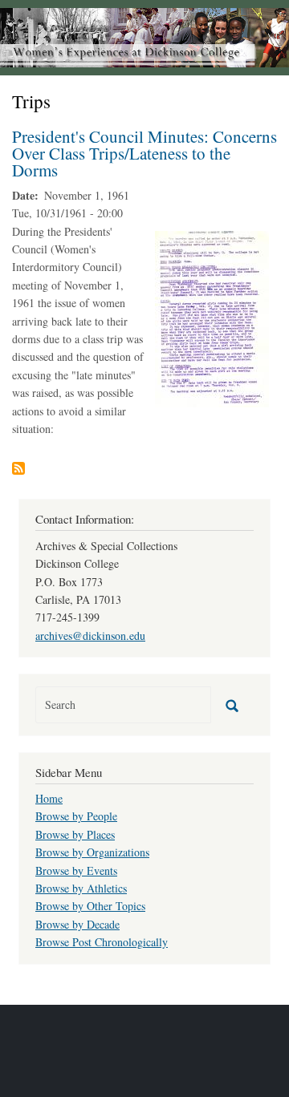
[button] (212, 317)
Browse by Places (75, 834)
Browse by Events (76, 870)
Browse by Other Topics (90, 905)
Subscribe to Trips (18, 468)
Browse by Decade (77, 924)
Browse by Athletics (81, 888)
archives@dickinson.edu (90, 635)
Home (49, 798)
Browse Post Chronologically (101, 941)
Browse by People (76, 816)
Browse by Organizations (92, 852)
